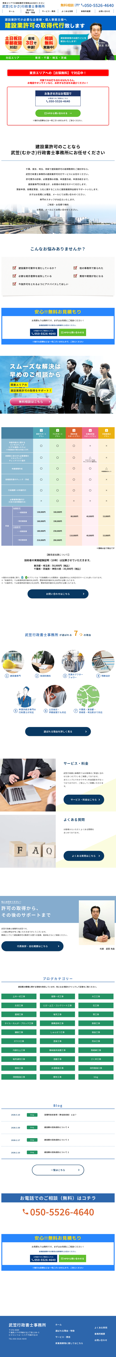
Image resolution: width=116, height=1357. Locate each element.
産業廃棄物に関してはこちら (69, 1343)
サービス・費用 (48, 11)
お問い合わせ (104, 11)
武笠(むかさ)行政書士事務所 (23, 6)
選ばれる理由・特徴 (30, 11)
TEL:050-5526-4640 (18, 1338)
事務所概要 (86, 11)
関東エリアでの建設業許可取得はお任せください (24, 3)
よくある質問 (67, 11)
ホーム (11, 11)
